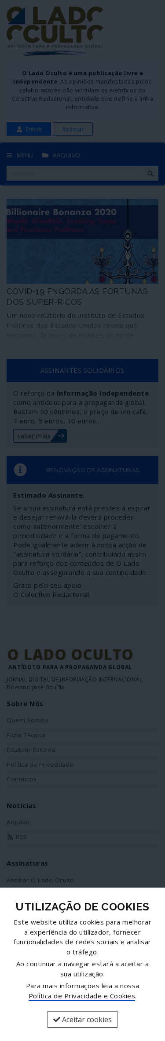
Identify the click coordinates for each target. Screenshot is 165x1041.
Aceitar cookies (86, 1019)
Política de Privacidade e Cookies (82, 995)
